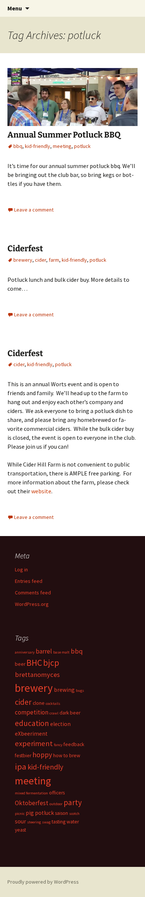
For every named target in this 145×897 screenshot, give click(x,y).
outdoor (55, 803)
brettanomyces (37, 674)
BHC (34, 662)
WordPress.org (32, 604)
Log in (21, 569)
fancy (58, 744)
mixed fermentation (31, 793)
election (60, 723)
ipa (20, 766)
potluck (82, 146)
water (73, 822)
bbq (17, 146)
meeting (62, 146)
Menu (14, 8)
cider (40, 259)
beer (20, 664)
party (73, 802)
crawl (53, 713)
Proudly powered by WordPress (43, 881)
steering (34, 822)
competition (31, 712)
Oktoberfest (31, 803)
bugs (80, 690)
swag (46, 822)
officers (57, 793)
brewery (22, 259)
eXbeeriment (31, 733)
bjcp (51, 662)
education (32, 723)
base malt (61, 652)
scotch (74, 813)
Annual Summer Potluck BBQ (63, 135)
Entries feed (28, 581)
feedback (74, 744)
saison (61, 813)
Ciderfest (25, 248)
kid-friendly (37, 146)
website (41, 491)
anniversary (25, 652)
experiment (34, 743)
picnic (20, 813)
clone (39, 703)
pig (30, 812)
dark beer (69, 713)
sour (20, 821)
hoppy (42, 754)
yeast (20, 830)
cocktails (53, 703)
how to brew (66, 755)
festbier (23, 755)
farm (54, 259)
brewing (64, 689)
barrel (44, 651)
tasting (58, 822)
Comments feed (33, 592)
